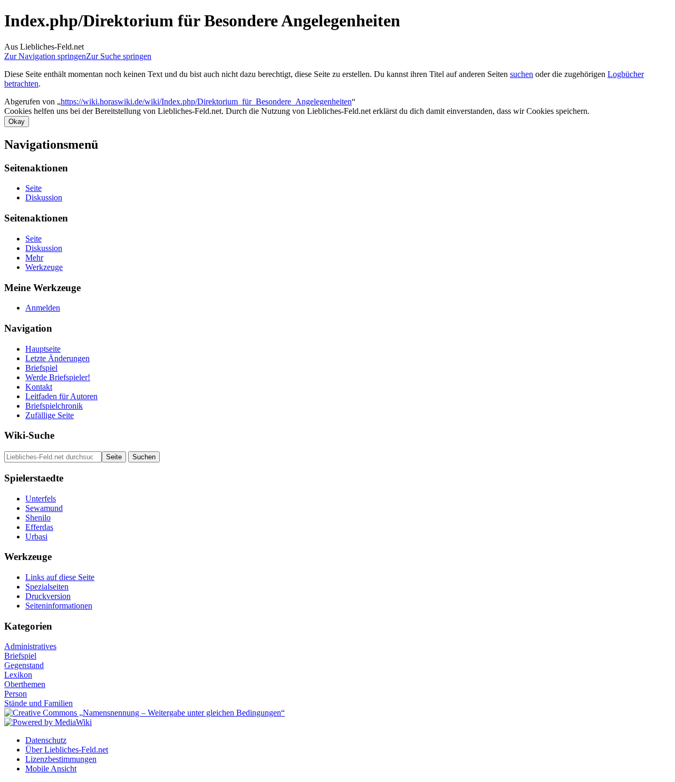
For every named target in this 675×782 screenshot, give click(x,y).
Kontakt (38, 386)
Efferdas (39, 527)
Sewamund (44, 508)
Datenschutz (45, 740)
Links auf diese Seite (59, 577)
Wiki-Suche (29, 435)
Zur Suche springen (118, 56)
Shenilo (38, 517)
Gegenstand (24, 665)
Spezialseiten (47, 586)
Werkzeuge (44, 267)
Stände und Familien (38, 703)
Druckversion (48, 596)
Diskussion (43, 197)
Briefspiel (41, 367)
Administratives (30, 646)
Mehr (34, 257)
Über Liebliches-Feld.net (66, 749)
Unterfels (40, 498)
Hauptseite (43, 348)
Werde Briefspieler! (57, 377)
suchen (521, 74)
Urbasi (36, 536)
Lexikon (18, 674)
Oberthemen (24, 684)
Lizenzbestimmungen (61, 759)
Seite (33, 188)
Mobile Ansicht (50, 768)
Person (15, 693)
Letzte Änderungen (57, 358)
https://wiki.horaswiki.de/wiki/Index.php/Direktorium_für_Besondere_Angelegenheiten (206, 101)
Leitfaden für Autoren (61, 396)
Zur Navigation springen (45, 56)
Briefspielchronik (54, 405)
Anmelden (42, 307)
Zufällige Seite (49, 415)
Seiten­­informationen (58, 605)
